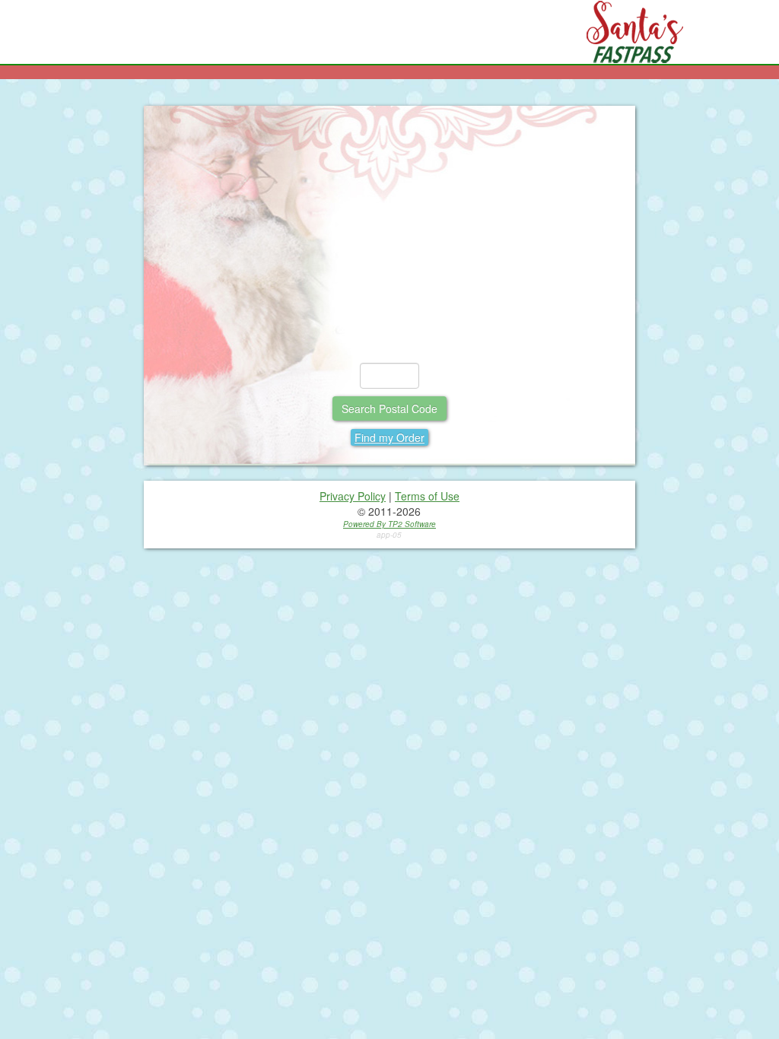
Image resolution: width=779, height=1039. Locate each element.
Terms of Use (427, 496)
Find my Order (389, 437)
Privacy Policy (353, 496)
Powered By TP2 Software (389, 524)
